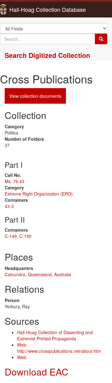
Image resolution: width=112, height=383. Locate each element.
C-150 (25, 236)
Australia (62, 274)
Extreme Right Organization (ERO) (39, 194)
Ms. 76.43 (14, 181)
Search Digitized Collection (47, 55)
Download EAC (36, 371)
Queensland (40, 274)
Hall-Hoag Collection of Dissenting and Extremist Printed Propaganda (55, 335)
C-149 (11, 236)
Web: (22, 357)
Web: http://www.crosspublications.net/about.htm (59, 348)
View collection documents (35, 96)
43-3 (9, 206)
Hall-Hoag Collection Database (28, 9)
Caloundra (15, 274)
